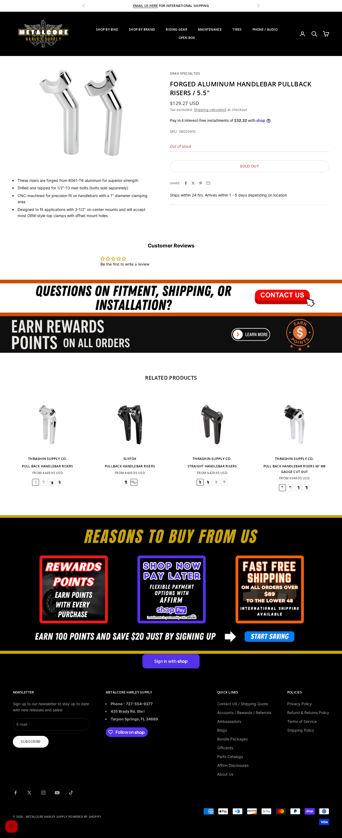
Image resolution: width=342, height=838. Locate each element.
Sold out (249, 166)
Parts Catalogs (230, 756)
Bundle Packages (232, 739)
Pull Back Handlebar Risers (47, 466)
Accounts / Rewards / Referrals (244, 712)
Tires (237, 29)
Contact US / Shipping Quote (242, 703)
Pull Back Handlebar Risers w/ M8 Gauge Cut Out (294, 469)
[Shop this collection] (171, 298)
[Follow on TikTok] (71, 792)
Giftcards (225, 747)
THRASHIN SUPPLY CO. (47, 458)
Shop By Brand (142, 29)
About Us (225, 774)
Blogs (222, 730)
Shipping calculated (210, 109)
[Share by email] (208, 183)
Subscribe (31, 741)
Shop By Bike (107, 29)
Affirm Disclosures (232, 765)
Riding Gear (176, 29)
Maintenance (210, 29)
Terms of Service (302, 721)
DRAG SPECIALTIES (185, 73)
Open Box (187, 37)
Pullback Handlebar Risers (130, 466)
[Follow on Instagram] (43, 792)
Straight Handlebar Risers (212, 466)
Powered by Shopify (84, 817)
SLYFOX (130, 458)
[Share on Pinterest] (201, 183)
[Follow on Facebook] (15, 792)
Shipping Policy (300, 730)
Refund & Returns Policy (308, 712)
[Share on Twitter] (193, 183)
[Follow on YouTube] (57, 792)
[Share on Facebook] (186, 183)
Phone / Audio (265, 29)
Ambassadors (229, 721)
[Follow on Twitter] (29, 792)
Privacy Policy (299, 703)
